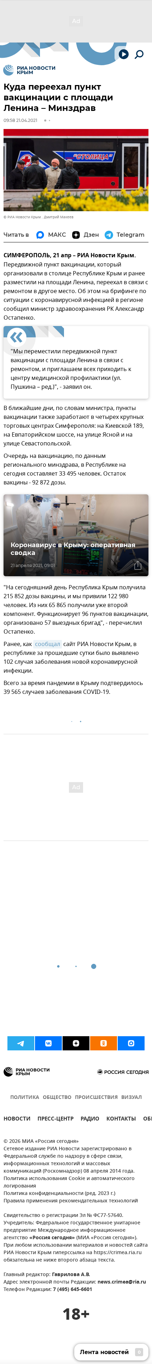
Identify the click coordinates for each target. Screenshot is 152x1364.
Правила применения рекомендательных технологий (71, 1201)
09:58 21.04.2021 (20, 120)
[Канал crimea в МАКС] (131, 1043)
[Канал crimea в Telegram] (20, 1043)
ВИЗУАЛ (131, 1098)
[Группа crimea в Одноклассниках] (103, 1043)
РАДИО (90, 1120)
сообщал (47, 644)
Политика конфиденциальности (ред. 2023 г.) (59, 1194)
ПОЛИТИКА (24, 1098)
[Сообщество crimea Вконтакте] (48, 1043)
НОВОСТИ (17, 1120)
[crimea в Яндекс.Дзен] (76, 1043)
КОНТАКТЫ (121, 1120)
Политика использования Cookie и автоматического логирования (69, 1182)
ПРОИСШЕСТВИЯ (96, 1098)
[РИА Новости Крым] (29, 70)
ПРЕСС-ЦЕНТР (55, 1120)
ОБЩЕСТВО (57, 1098)
